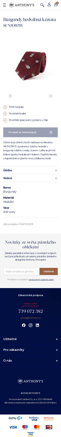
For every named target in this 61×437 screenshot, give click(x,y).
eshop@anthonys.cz (30, 318)
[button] (30, 170)
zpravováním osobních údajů (41, 279)
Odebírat (48, 271)
